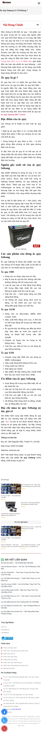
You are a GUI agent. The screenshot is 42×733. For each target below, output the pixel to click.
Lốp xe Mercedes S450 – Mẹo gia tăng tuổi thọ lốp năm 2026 (19, 591)
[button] (39, 3)
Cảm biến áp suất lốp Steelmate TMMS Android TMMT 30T (10, 514)
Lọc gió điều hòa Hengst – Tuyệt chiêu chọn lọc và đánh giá (30, 545)
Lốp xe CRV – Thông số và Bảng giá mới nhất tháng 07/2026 (30, 503)
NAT (7, 421)
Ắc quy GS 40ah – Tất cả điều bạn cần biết (17, 563)
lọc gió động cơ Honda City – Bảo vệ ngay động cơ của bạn (20, 607)
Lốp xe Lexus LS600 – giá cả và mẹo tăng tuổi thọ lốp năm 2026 (20, 585)
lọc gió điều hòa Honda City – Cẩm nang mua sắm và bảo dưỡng (20, 612)
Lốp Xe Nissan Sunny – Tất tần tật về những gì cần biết (31, 527)
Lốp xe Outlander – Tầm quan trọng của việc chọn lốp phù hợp (11, 545)
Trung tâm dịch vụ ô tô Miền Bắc (16, 61)
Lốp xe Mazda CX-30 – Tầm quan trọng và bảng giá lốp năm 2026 (30, 485)
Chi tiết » (3, 499)
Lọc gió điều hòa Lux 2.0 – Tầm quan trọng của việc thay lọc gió (21, 597)
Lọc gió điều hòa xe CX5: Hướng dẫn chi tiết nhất (20, 602)
